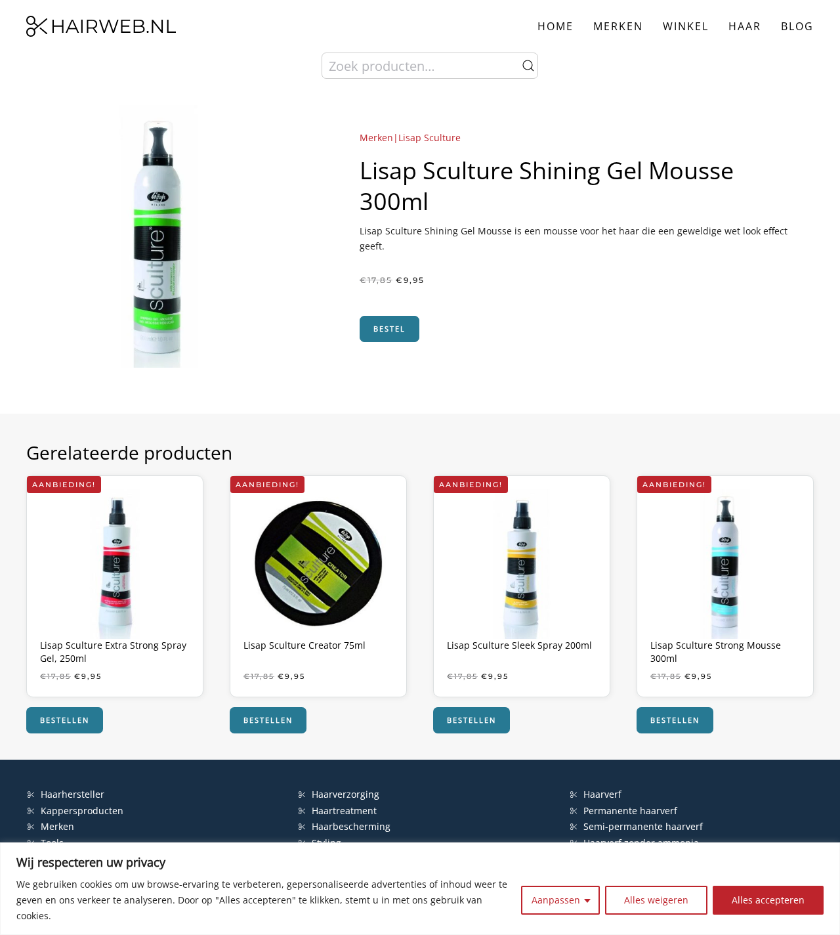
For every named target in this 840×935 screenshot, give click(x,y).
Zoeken (528, 66)
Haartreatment (344, 810)
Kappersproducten (82, 810)
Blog (797, 26)
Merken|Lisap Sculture (410, 137)
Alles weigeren (656, 900)
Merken (618, 26)
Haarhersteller (72, 794)
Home (555, 26)
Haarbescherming (351, 826)
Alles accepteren (768, 900)
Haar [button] (744, 26)
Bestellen (64, 720)
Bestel (389, 329)
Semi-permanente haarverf (643, 826)
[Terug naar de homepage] (101, 26)
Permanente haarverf (630, 810)
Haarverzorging (345, 794)
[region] (420, 888)
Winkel (686, 26)
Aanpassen (556, 900)
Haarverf (603, 794)
